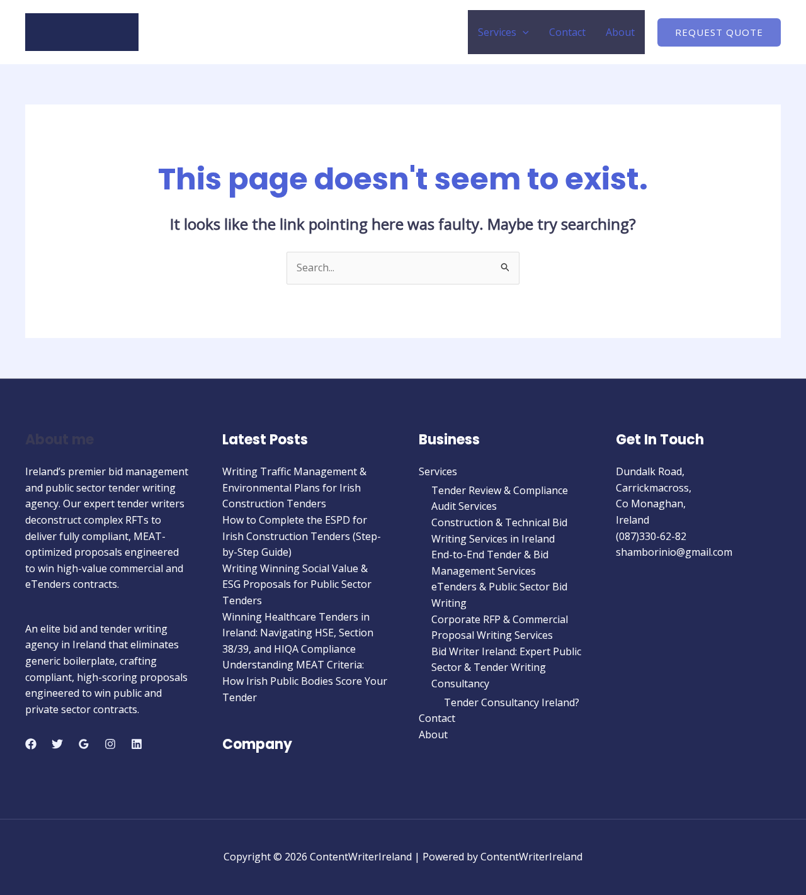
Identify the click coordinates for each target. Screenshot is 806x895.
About (620, 32)
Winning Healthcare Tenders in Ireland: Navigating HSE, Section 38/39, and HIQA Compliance (297, 633)
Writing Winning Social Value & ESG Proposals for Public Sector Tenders (297, 584)
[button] (522, 32)
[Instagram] (110, 744)
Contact (567, 32)
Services (497, 32)
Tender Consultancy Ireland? (511, 702)
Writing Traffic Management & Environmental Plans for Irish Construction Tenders (294, 487)
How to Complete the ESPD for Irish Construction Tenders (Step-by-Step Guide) (301, 536)
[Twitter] (57, 744)
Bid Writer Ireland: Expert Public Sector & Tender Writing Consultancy (506, 667)
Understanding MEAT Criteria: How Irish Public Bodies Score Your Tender (304, 681)
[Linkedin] (136, 744)
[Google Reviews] (83, 744)
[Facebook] (31, 744)
